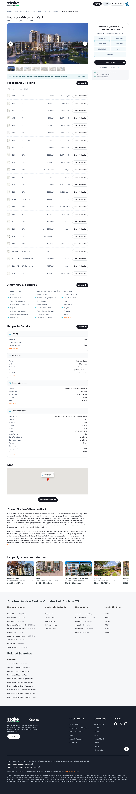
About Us (97, 728)
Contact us (14, 736)
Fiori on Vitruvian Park (25, 17)
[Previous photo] (10, 43)
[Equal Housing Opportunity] (34, 719)
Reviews (96, 735)
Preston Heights (13, 578)
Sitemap (96, 746)
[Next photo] (85, 43)
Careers (96, 731)
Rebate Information (76, 731)
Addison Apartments (37, 11)
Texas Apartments (100, 724)
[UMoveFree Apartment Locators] (13, 719)
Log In (106, 4)
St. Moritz (97, 578)
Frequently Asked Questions (79, 728)
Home (9, 11)
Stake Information (70, 771)
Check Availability (80, 96)
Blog (71, 735)
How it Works (74, 724)
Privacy (96, 743)
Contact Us (73, 743)
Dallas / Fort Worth (20, 11)
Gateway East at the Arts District (77, 578)
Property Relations (76, 739)
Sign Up (97, 4)
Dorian (38, 578)
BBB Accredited (99, 750)
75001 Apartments (53, 11)
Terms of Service (99, 739)
